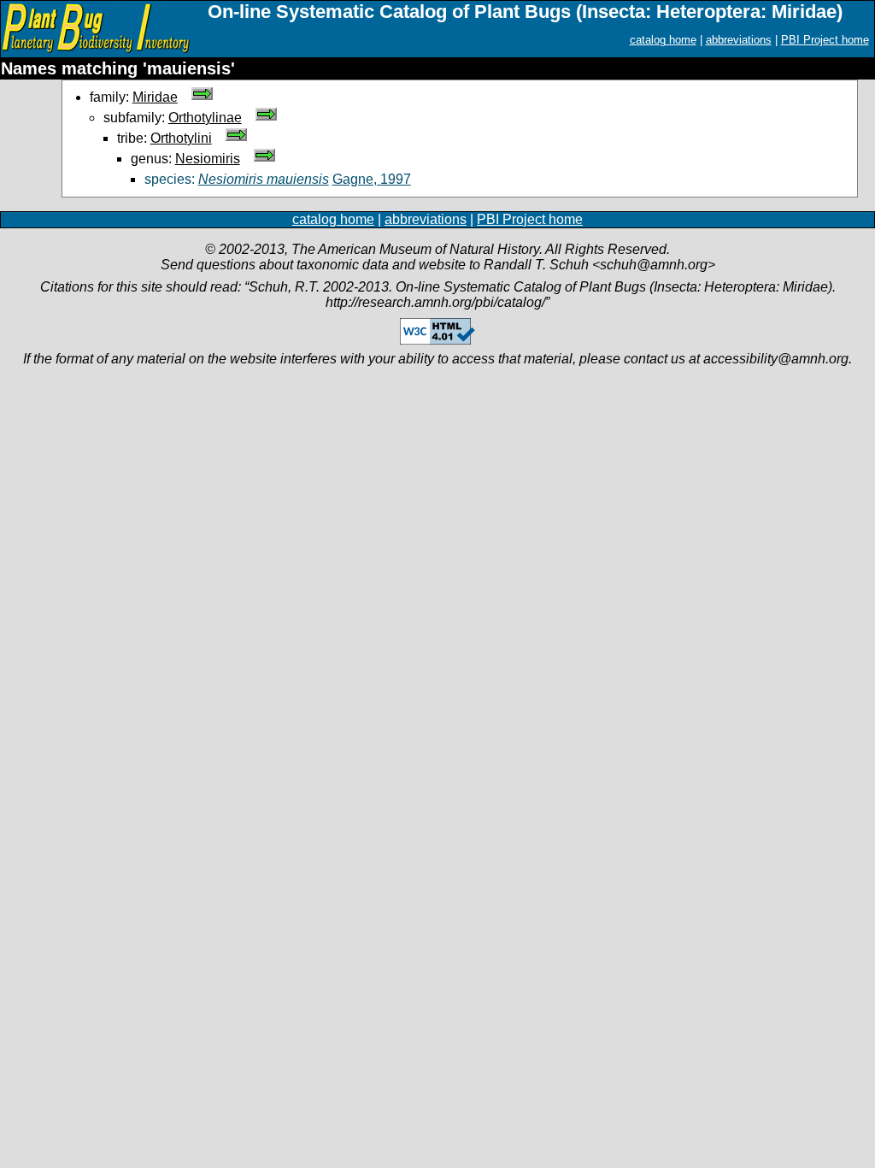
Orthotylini (181, 138)
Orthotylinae (205, 117)
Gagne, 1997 (371, 179)
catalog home (663, 39)
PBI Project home (825, 39)
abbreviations (739, 39)
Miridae (155, 97)
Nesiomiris (207, 158)
